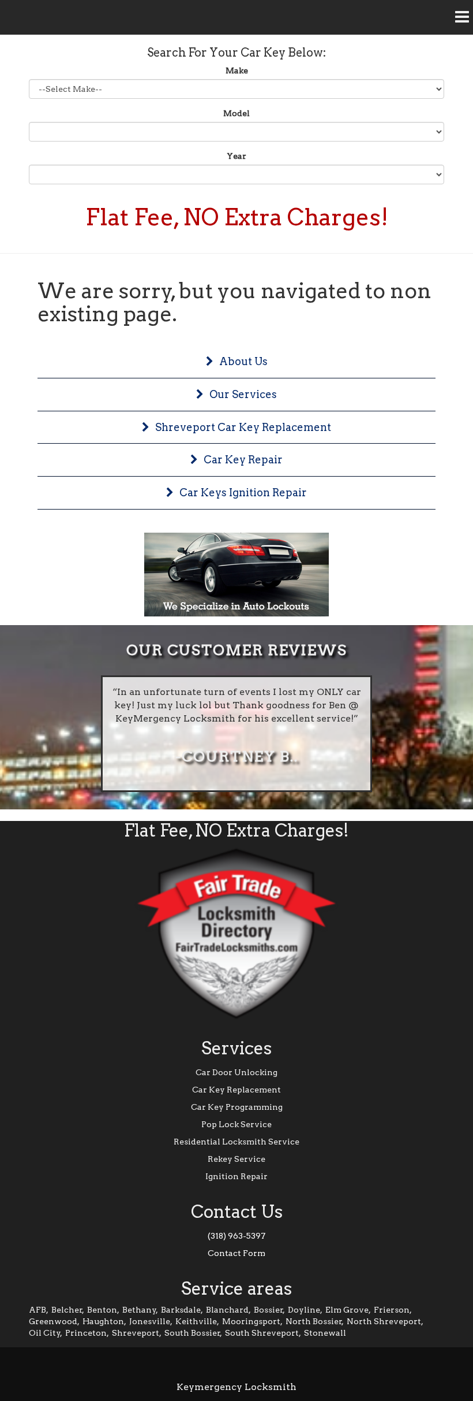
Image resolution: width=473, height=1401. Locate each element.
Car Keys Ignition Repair (243, 492)
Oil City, (45, 1332)
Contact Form (236, 1253)
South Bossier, (193, 1332)
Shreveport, (137, 1332)
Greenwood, (54, 1321)
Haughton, (104, 1321)
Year (236, 156)
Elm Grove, (348, 1309)
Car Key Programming (237, 1107)
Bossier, (269, 1309)
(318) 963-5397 (236, 1235)
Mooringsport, (252, 1321)
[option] (236, 734)
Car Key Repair (243, 460)
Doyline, (305, 1309)
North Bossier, (315, 1321)
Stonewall (325, 1332)
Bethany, (140, 1309)
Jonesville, (150, 1321)
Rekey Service (236, 1159)
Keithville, (197, 1321)
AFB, (38, 1309)
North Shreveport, (385, 1321)
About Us (243, 361)
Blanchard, (228, 1309)
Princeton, (87, 1332)
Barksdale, (182, 1309)
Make (237, 70)
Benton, (103, 1309)
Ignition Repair (236, 1176)
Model (236, 113)
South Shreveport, (263, 1332)
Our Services (243, 394)
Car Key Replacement (236, 1089)
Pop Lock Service (236, 1124)
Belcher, (67, 1309)
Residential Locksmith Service (236, 1141)
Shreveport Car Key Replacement (243, 427)
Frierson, (393, 1309)
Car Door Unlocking (236, 1072)
